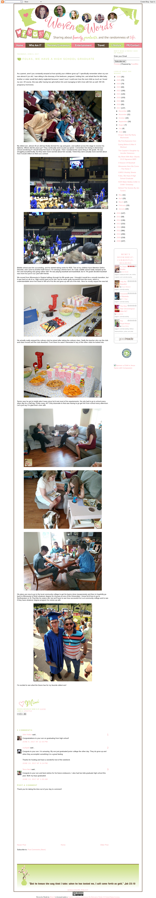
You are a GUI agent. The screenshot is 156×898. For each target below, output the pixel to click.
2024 (119, 84)
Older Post (104, 845)
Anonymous (119, 314)
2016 (119, 213)
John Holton (27, 735)
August (122, 125)
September (123, 121)
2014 (119, 220)
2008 (119, 241)
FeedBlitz (134, 64)
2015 (119, 217)
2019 (119, 101)
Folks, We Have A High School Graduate (59, 59)
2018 (119, 104)
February (122, 205)
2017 (119, 108)
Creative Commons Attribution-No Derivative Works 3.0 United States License (94, 897)
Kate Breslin (125, 272)
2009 (119, 237)
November (123, 114)
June (121, 132)
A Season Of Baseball (126, 163)
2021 (119, 94)
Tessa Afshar (125, 326)
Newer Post (21, 845)
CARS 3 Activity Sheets (127, 172)
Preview (117, 64)
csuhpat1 (26, 748)
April (121, 198)
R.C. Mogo (125, 299)
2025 (119, 80)
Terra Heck (27, 769)
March (121, 202)
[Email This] (18, 714)
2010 (119, 234)
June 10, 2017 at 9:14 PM (35, 763)
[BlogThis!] (20, 714)
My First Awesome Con (127, 141)
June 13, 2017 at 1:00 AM (35, 779)
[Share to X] (23, 714)
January (122, 209)
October (122, 118)
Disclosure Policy (78, 890)
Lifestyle (28, 711)
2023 (119, 87)
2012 (119, 227)
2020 (119, 97)
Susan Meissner (126, 286)
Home (63, 845)
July (120, 128)
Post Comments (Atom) (37, 850)
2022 (119, 91)
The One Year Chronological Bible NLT (127, 308)
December (123, 111)
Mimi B (52, 897)
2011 (119, 230)
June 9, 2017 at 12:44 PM (35, 742)
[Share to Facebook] (25, 714)
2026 (119, 77)
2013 (119, 224)
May (120, 195)
